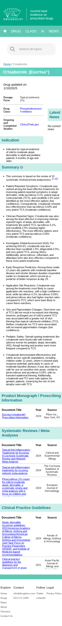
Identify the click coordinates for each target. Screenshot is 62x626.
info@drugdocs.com (24, 593)
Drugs (4, 598)
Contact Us (7, 616)
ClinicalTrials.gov (29, 124)
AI (42, 31)
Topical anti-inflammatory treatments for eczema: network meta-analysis (16, 470)
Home (7, 64)
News (54, 31)
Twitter (40, 593)
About (4, 607)
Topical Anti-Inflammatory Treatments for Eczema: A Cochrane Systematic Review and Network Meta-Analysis (16, 455)
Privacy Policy (53, 593)
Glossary (5, 611)
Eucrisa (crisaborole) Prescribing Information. (15, 416)
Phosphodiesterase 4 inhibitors (31, 110)
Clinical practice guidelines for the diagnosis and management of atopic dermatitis (14, 565)
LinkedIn (41, 598)
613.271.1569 (21, 598)
